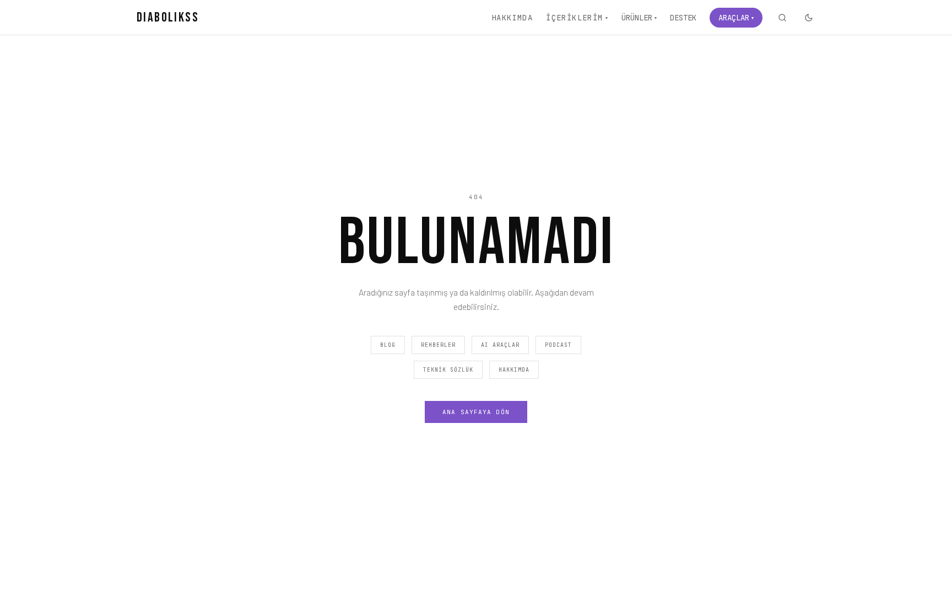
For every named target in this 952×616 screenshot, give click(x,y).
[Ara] (782, 17)
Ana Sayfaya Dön (476, 412)
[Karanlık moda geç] (808, 17)
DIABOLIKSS (168, 17)
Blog (388, 345)
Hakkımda (512, 18)
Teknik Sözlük (448, 369)
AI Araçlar (500, 345)
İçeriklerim (577, 18)
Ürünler (639, 18)
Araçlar (736, 18)
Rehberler (438, 345)
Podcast (558, 345)
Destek (683, 18)
